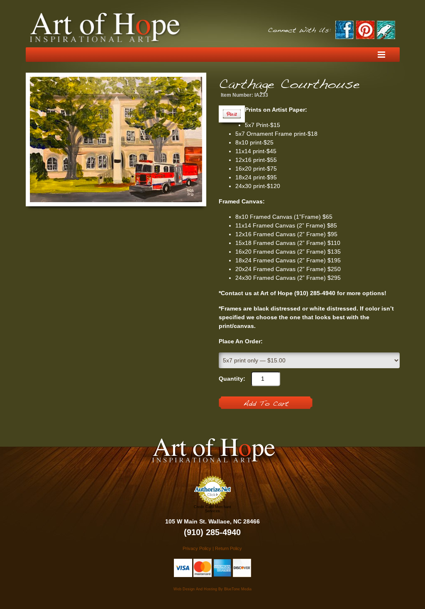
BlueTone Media (238, 589)
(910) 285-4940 (212, 532)
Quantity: (232, 378)
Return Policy (228, 548)
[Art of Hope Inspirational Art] (105, 27)
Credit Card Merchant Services (212, 509)
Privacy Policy (197, 548)
